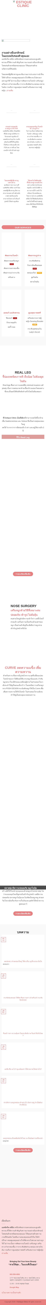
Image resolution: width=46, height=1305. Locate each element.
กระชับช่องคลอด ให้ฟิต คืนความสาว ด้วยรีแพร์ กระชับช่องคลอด (23, 999)
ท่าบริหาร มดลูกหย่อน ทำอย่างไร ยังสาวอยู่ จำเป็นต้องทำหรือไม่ (23, 1104)
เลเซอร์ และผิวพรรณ (11, 313)
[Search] (39, 4)
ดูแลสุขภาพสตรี (34, 313)
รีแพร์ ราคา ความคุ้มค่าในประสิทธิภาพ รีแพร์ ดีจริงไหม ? (23, 1034)
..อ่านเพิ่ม (9, 90)
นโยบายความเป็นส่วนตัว (11, 1293)
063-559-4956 (15, 1274)
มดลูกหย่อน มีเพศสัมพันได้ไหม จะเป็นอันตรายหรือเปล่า (23, 1138)
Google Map (14, 1287)
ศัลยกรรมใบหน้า (11, 255)
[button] (43, 4)
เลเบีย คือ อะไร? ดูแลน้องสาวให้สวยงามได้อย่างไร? (23, 1069)
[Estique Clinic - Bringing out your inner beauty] (23, 4)
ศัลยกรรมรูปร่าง (34, 255)
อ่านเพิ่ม (5, 1253)
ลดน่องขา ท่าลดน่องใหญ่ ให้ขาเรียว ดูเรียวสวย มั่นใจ (23, 961)
